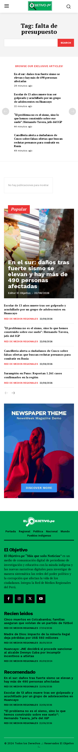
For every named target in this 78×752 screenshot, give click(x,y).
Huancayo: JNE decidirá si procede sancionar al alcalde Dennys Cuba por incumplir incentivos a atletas (38, 652)
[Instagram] (19, 598)
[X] (30, 598)
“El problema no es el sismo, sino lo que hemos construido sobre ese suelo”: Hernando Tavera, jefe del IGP (38, 118)
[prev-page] (5, 111)
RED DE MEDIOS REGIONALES (21, 318)
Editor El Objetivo (19, 293)
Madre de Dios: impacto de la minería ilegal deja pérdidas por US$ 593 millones (37, 636)
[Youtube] (41, 598)
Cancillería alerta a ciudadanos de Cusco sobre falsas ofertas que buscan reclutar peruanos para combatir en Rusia (38, 140)
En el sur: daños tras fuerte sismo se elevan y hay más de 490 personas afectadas (37, 77)
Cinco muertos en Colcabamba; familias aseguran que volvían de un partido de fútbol (38, 621)
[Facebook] (8, 598)
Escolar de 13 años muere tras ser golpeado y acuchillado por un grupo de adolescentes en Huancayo (37, 97)
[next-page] (72, 111)
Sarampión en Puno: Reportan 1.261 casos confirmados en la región (33, 375)
